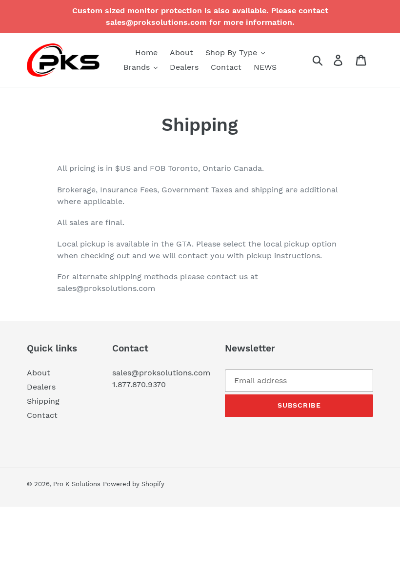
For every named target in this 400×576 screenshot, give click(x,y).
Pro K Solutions (76, 484)
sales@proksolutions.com (161, 372)
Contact (42, 415)
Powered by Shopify (133, 484)
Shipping (43, 401)
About (38, 372)
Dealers (41, 386)
